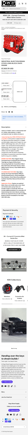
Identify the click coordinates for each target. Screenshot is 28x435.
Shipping (3, 70)
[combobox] (14, 8)
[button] (22, 3)
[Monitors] (7, 288)
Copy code (18, 23)
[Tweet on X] (6, 112)
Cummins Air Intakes (19, 297)
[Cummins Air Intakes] (19, 288)
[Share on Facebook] (9, 112)
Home (2, 27)
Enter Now (20, 12)
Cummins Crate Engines (10, 27)
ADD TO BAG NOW (13, 249)
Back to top (14, 348)
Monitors (7, 296)
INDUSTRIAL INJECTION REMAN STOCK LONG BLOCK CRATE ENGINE (13, 29)
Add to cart (20, 91)
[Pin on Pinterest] (12, 112)
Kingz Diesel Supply (5, 58)
